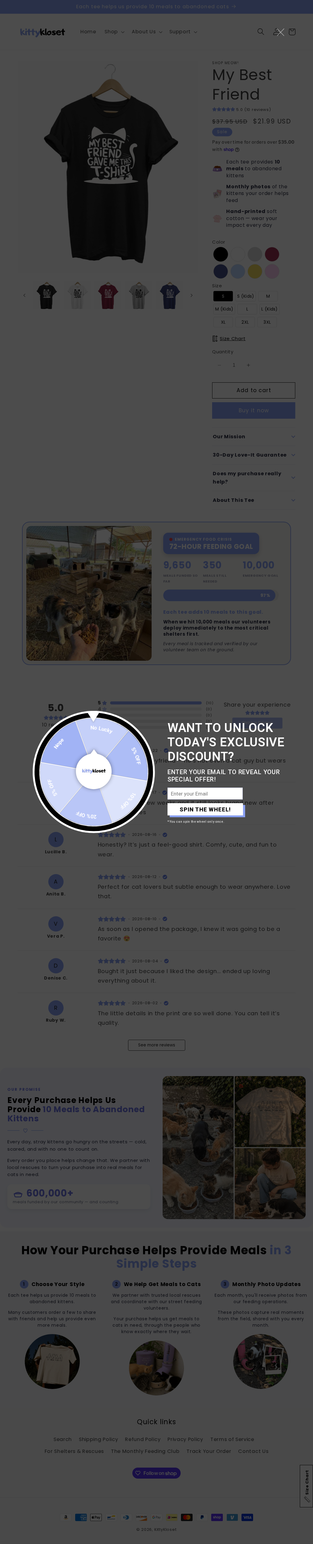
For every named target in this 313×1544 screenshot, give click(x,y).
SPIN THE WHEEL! (205, 809)
